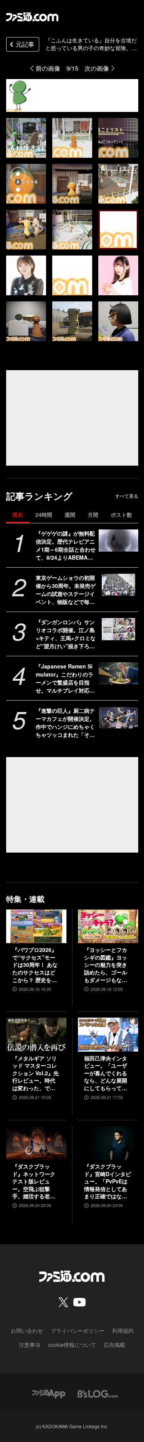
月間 (93, 514)
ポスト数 (121, 514)
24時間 (43, 514)
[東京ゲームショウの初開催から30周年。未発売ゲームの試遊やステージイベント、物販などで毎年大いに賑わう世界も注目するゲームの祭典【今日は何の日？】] (118, 585)
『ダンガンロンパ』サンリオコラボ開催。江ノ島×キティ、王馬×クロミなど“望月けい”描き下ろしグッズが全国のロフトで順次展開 (66, 634)
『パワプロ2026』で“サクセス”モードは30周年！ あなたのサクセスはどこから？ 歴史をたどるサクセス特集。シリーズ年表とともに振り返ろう (35, 965)
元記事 (25, 44)
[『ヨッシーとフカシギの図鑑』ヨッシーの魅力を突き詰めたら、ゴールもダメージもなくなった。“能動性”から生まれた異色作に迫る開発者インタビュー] (108, 926)
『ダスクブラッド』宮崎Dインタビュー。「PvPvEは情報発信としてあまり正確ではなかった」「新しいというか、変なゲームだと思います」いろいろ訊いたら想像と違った (107, 1181)
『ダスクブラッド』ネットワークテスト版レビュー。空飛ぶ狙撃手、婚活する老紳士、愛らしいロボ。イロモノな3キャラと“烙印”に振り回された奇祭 (35, 1181)
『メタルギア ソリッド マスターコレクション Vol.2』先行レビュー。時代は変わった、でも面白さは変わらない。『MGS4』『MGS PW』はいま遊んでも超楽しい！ (35, 1073)
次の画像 (96, 68)
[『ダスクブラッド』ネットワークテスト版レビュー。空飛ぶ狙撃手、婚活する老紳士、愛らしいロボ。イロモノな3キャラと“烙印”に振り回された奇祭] (36, 1143)
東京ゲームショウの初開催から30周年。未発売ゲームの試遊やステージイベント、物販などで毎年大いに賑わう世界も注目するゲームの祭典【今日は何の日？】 (66, 590)
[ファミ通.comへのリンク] (32, 16)
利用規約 (123, 1330)
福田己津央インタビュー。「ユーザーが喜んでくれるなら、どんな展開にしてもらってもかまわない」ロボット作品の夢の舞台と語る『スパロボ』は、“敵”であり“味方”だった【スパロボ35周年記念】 (106, 1073)
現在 (17, 514)
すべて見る (126, 495)
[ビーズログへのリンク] (98, 1393)
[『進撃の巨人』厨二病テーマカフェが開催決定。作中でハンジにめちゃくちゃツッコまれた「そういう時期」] (118, 718)
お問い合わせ (27, 1330)
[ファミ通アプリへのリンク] (48, 1393)
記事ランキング (39, 496)
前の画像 (48, 68)
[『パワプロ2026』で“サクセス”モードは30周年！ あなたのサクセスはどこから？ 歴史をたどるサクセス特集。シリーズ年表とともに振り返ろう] (36, 926)
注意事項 (29, 1344)
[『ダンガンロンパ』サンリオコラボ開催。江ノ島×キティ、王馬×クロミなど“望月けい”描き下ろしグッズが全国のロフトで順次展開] (118, 629)
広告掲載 (114, 1344)
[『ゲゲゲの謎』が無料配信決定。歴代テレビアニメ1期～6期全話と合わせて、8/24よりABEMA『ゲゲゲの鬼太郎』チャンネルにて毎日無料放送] (118, 540)
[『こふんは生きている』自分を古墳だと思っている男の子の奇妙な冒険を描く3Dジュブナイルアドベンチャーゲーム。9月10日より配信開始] (26, 138)
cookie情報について (72, 1344)
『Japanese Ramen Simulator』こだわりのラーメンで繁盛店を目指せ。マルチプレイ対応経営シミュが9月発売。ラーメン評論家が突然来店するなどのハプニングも (65, 678)
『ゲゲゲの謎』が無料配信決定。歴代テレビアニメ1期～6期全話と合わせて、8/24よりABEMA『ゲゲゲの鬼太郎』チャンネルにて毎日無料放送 (66, 545)
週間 (70, 514)
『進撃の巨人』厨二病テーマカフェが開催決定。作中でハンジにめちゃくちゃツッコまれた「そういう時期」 (65, 723)
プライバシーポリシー (77, 1330)
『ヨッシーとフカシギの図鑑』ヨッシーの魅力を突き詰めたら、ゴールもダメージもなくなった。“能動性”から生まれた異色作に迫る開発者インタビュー (105, 965)
